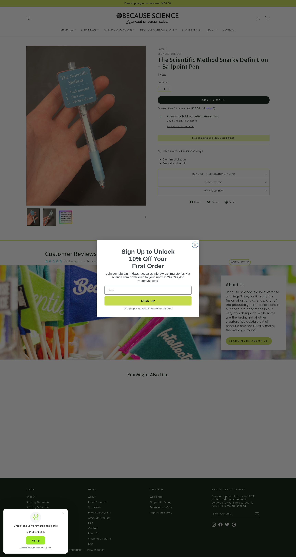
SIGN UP (148, 301)
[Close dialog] (195, 245)
